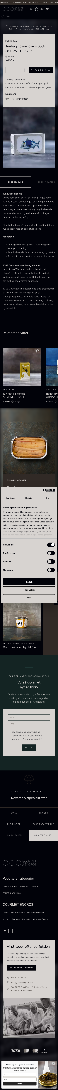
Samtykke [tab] (10, 498)
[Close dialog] (53, 1063)
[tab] (15, 182)
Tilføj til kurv (41, 70)
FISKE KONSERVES (42, 26)
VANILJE (34, 886)
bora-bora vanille (43, 824)
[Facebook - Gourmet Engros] (10, 932)
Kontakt (6, 919)
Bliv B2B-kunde (18, 912)
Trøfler (43, 813)
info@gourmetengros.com (22, 982)
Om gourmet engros (21, 967)
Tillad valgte (29, 590)
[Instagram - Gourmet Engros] (5, 932)
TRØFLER (24, 886)
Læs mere (10, 94)
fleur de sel (14, 824)
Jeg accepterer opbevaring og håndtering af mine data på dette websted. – (27, 736)
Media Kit (26, 919)
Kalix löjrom (14, 835)
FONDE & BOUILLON (12, 893)
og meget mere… (43, 835)
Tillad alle (29, 582)
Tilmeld (19, 1083)
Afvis (29, 598)
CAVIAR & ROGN (10, 886)
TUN (10, 29)
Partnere (16, 919)
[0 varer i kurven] (47, 9)
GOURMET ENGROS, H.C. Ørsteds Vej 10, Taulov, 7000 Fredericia (29, 989)
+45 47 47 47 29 (18, 977)
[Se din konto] (31, 9)
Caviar (14, 813)
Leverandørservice (35, 912)
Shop (14, 26)
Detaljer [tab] (29, 498)
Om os (5, 912)
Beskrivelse (15, 182)
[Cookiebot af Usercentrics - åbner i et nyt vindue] (43, 490)
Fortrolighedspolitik (32, 739)
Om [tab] (47, 498)
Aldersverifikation (40, 919)
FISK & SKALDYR (25, 26)
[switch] (51, 553)
